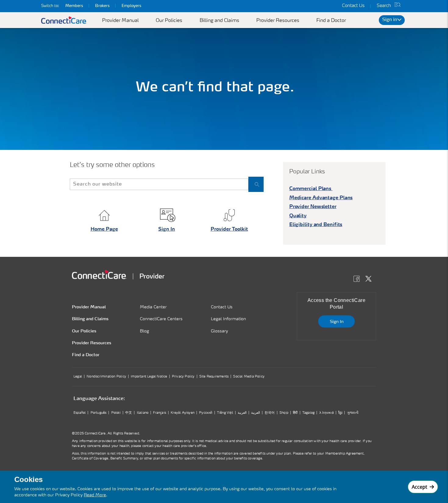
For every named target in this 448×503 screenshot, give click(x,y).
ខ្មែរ (340, 413)
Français (159, 413)
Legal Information (228, 319)
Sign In (336, 322)
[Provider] (99, 274)
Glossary (219, 331)
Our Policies (169, 20)
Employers (131, 6)
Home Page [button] (104, 229)
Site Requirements (214, 376)
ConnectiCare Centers (161, 319)
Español (79, 413)
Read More (95, 495)
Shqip (283, 413)
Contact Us (353, 6)
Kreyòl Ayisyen (182, 413)
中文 (128, 413)
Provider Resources (277, 20)
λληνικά (326, 413)
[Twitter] (370, 279)
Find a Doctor (331, 20)
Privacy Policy (183, 376)
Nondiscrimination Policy (106, 376)
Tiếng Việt (225, 413)
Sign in (389, 20)
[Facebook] (358, 279)
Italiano (143, 413)
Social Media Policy (249, 376)
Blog (144, 331)
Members (74, 6)
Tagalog (308, 413)
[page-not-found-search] (256, 184)
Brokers (102, 6)
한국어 (270, 413)
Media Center (153, 307)
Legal (77, 376)
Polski (116, 413)
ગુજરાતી (353, 413)
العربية (242, 413)
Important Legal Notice (149, 376)
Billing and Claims (219, 20)
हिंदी (295, 413)
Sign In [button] (166, 229)
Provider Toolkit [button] (229, 229)
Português (99, 413)
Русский (205, 413)
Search (384, 6)
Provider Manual (120, 20)
